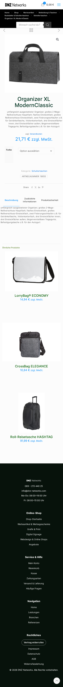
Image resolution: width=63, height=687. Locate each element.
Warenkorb (33, 568)
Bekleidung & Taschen (48, 13)
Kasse (34, 573)
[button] (58, 39)
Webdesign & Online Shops (33, 539)
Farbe (9, 150)
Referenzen (34, 622)
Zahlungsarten (34, 578)
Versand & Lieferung (34, 583)
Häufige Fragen (34, 588)
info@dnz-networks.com (34, 490)
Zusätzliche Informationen (29, 200)
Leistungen (33, 612)
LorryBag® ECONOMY (31, 296)
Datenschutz (34, 653)
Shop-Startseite (34, 519)
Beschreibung (11, 200)
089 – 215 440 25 (34, 486)
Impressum (33, 648)
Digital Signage (33, 534)
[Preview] (54, 259)
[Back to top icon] (57, 680)
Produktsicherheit (49, 200)
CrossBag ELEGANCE (31, 366)
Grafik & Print (33, 529)
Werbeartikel (28, 13)
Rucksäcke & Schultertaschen (17, 15)
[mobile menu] (58, 4)
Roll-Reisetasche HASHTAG (31, 437)
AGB (34, 659)
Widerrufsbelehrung (34, 664)
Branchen (34, 617)
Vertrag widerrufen (34, 642)
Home (7, 13)
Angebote (34, 544)
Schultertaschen (40, 15)
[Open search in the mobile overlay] (33, 25)
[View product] (54, 255)
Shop (16, 13)
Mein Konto (33, 563)
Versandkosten (36, 134)
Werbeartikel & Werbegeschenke (34, 524)
